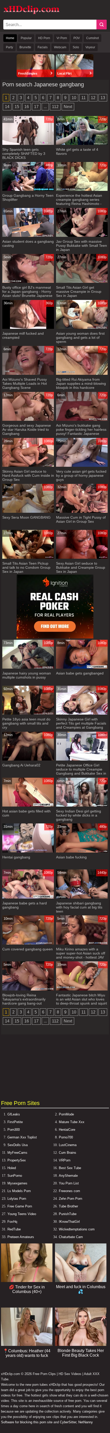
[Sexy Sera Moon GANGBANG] (28, 512)
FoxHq (12, 1222)
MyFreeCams (17, 1153)
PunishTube (67, 1214)
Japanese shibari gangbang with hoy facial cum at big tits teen (79, 907)
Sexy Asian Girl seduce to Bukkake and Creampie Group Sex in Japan (80, 567)
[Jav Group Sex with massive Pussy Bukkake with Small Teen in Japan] (82, 236)
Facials (43, 47)
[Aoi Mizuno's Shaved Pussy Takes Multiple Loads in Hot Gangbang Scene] (28, 374)
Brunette (25, 47)
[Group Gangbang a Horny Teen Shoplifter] (28, 190)
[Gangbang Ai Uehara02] (28, 759)
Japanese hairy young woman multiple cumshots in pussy (26, 675)
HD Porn (44, 38)
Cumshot (92, 38)
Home (10, 38)
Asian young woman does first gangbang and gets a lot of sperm (80, 337)
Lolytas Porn (16, 1199)
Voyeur (90, 47)
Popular (26, 38)
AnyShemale (68, 1176)
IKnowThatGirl (69, 1222)
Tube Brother (68, 1206)
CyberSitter (68, 1422)
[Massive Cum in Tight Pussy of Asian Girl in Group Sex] (82, 512)
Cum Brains (67, 1153)
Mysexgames (17, 1183)
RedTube (14, 1229)
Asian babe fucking (71, 857)
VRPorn (64, 1160)
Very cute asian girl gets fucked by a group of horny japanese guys (81, 475)
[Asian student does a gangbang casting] (28, 236)
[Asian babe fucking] (82, 851)
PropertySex (16, 1160)
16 (26, 106)
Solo (76, 47)
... (45, 106)
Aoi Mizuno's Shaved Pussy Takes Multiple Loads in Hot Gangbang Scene (24, 383)
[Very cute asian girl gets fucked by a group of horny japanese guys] (82, 466)
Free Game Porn (19, 1206)
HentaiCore (67, 1130)
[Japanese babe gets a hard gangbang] (28, 897)
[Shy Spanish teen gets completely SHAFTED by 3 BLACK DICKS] (28, 144)
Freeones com (69, 1191)
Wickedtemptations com (77, 1229)
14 (7, 106)
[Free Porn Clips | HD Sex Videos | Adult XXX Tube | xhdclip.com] (31, 13)
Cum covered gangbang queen (27, 949)
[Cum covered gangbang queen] (28, 943)
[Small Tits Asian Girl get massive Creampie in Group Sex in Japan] (82, 282)
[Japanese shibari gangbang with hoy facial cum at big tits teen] (82, 897)
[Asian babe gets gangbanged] (82, 667)
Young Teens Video (21, 1214)
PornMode (66, 1114)
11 (83, 98)
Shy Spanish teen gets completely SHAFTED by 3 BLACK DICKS (23, 153)
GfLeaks (13, 1114)
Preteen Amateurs (20, 1237)
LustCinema (67, 1145)
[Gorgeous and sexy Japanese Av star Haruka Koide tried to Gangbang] (28, 420)
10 (74, 98)
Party (9, 47)
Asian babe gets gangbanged (80, 673)
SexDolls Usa (17, 1145)
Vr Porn (62, 38)
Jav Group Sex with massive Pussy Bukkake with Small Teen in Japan (81, 245)
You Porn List (69, 1183)
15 (17, 106)
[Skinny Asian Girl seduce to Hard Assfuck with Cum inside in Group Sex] (28, 466)
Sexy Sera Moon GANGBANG (26, 517)
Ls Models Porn (19, 1191)
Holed (11, 1168)
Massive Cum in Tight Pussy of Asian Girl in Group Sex (81, 519)
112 (55, 106)
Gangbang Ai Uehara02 (21, 765)
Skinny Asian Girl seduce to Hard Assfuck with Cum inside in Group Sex (28, 475)
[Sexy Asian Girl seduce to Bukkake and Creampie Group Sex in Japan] (82, 558)
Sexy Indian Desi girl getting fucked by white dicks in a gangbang (78, 815)
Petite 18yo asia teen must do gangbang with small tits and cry (26, 723)
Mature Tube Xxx (71, 1122)
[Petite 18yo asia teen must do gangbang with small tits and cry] (28, 713)
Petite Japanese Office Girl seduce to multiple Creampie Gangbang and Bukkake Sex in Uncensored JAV (81, 771)
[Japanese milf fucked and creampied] (28, 328)
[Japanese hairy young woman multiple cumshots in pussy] (28, 667)
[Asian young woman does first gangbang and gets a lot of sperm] (82, 328)
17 (36, 106)
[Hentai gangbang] (28, 851)
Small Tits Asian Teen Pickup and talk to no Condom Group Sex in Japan (26, 567)
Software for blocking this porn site (26, 1422)
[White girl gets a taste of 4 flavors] (82, 144)
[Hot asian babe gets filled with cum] (28, 805)
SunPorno (14, 1176)
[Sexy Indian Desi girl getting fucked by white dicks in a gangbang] (82, 805)
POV (76, 38)
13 (103, 98)
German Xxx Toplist (22, 1137)
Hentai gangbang (16, 857)
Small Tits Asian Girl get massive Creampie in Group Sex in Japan (78, 291)
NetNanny (85, 1422)
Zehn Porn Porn (70, 1199)
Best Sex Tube (70, 1168)
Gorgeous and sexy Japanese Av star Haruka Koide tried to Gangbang (26, 429)
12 (93, 98)
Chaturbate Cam (71, 1237)
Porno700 (66, 1137)
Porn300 (13, 1130)
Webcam (60, 47)
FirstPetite (15, 1122)
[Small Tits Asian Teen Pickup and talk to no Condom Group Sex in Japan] (28, 558)
